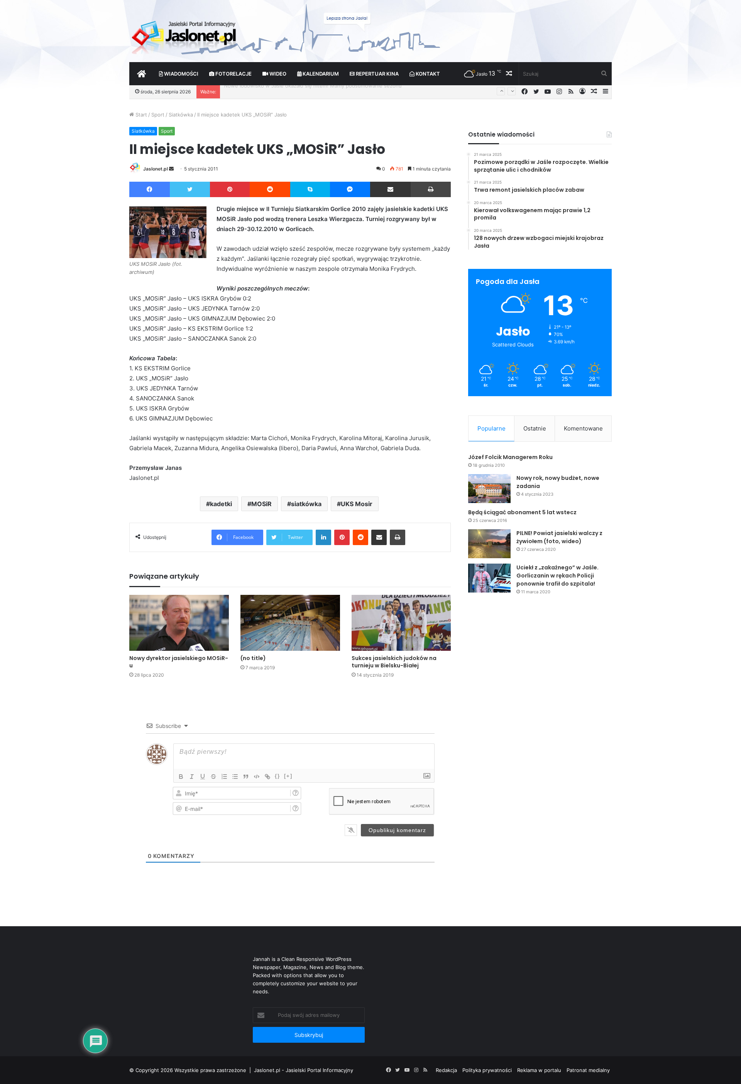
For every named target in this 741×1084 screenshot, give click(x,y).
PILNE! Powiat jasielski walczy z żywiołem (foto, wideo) (559, 537)
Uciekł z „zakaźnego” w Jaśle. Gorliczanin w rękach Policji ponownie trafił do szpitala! (557, 576)
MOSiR (261, 504)
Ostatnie (534, 428)
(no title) (253, 658)
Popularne (491, 428)
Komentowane (583, 428)
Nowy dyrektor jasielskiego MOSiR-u (178, 661)
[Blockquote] (245, 776)
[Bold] (181, 776)
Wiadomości (180, 74)
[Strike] (213, 776)
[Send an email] (171, 169)
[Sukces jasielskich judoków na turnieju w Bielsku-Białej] (401, 623)
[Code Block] (256, 776)
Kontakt (427, 74)
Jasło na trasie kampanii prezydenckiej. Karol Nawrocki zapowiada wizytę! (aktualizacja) (329, 91)
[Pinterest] (230, 189)
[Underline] (202, 776)
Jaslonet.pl (155, 169)
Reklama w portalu (539, 1070)
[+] (288, 776)
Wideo (277, 74)
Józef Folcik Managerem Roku (510, 457)
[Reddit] (270, 189)
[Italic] (191, 776)
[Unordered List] (235, 776)
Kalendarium (320, 74)
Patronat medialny (588, 1070)
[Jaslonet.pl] (184, 34)
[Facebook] (149, 189)
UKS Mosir (356, 504)
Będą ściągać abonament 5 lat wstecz (522, 512)
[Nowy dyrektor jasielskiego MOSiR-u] (179, 623)
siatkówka (306, 504)
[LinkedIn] (323, 537)
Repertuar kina (377, 74)
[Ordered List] (224, 776)
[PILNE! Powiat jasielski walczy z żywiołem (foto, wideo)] (489, 543)
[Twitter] (190, 189)
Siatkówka (181, 114)
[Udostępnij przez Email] (390, 189)
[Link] (267, 776)
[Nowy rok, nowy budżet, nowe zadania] (489, 488)
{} (277, 776)
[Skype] (310, 189)
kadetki (221, 504)
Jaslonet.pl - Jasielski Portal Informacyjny (303, 1070)
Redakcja (446, 1070)
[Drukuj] (431, 189)
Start (140, 114)
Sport (157, 114)
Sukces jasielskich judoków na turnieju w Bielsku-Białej (394, 661)
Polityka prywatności (487, 1070)
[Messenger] (350, 189)
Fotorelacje (233, 74)
